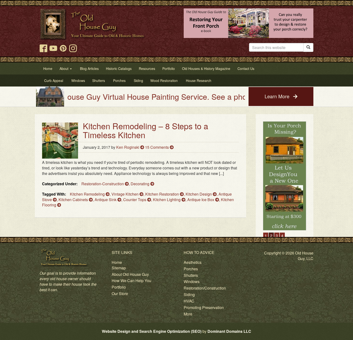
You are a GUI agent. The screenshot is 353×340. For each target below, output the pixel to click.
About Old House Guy (130, 274)
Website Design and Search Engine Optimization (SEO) (151, 331)
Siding (189, 294)
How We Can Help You (131, 280)
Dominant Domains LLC (229, 331)
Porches (191, 269)
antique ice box (201, 199)
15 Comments (157, 147)
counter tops (135, 199)
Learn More (278, 96)
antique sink (106, 199)
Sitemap (119, 268)
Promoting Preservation (204, 307)
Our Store (120, 293)
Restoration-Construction (103, 183)
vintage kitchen (125, 194)
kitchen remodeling (88, 194)
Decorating (140, 183)
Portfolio (119, 287)
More (188, 314)
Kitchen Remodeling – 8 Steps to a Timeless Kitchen (145, 130)
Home (117, 262)
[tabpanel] (284, 176)
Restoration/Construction (205, 288)
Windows (192, 281)
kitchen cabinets (74, 199)
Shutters (191, 275)
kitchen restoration (162, 194)
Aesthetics (192, 262)
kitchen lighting (167, 199)
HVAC (189, 301)
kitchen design (199, 194)
